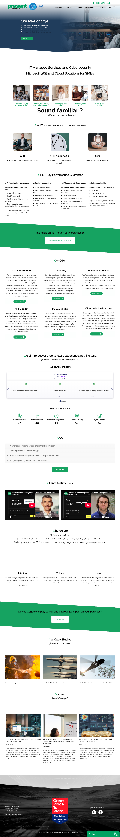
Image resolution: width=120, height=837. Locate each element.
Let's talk (27, 38)
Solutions (58, 7)
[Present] (26, 6)
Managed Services (98, 270)
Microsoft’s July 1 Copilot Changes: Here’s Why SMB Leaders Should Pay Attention (58, 741)
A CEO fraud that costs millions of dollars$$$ (96, 683)
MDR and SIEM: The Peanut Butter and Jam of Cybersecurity (95, 740)
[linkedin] (94, 812)
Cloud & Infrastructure (98, 308)
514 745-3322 (15, 806)
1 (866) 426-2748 (102, 3)
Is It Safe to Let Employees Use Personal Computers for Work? (23, 740)
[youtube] (100, 812)
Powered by (56, 401)
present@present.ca (97, 808)
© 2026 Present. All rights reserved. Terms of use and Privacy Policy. (60, 832)
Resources (89, 7)
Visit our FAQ (60, 469)
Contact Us (102, 7)
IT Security (60, 270)
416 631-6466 (15, 808)
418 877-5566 (15, 810)
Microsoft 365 (60, 309)
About (69, 7)
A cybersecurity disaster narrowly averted (19, 683)
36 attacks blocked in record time (54, 683)
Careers (79, 7)
